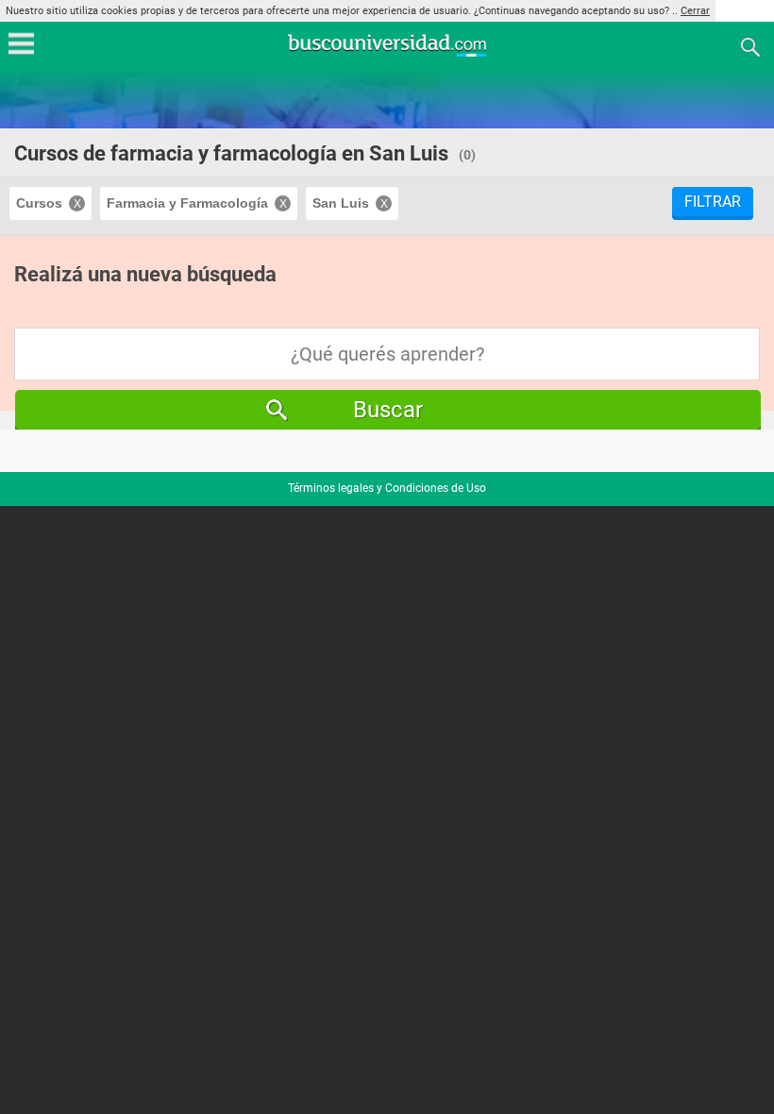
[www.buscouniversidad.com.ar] (387, 54)
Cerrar (695, 11)
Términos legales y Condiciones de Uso (387, 488)
